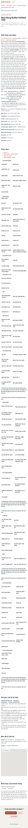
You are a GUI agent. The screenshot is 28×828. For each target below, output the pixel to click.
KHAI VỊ (5, 152)
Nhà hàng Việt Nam (22, 5)
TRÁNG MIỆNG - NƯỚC (9, 157)
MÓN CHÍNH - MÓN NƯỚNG (11, 154)
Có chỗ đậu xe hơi (6, 38)
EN (13, 1)
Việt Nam (3, 5)
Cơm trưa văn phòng (11, 40)
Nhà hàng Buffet (17, 38)
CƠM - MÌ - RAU (8, 155)
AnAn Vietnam (5, 2)
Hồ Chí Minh (9, 5)
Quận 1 (14, 5)
